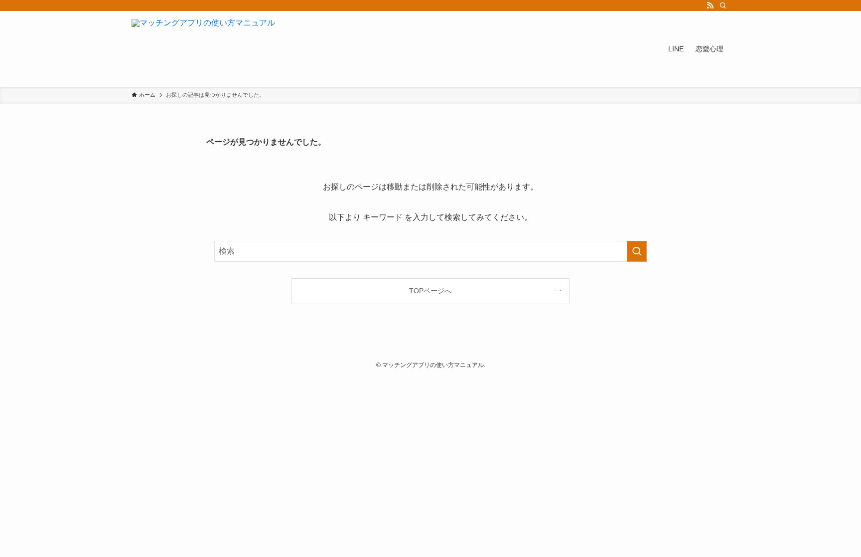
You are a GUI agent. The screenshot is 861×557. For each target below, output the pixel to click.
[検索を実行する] (637, 251)
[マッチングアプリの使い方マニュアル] (203, 49)
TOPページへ (430, 291)
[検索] (723, 5)
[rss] (710, 5)
